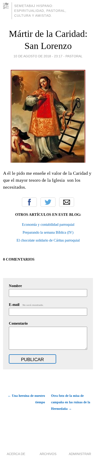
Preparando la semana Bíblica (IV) (48, 232)
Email (66, 202)
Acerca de (16, 454)
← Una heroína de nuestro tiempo (26, 399)
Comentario (18, 323)
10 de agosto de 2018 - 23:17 (38, 56)
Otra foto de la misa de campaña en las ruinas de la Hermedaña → (70, 402)
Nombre (15, 286)
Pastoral (73, 56)
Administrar (80, 454)
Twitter (48, 202)
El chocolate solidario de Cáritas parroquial (48, 240)
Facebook (29, 202)
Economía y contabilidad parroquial (48, 224)
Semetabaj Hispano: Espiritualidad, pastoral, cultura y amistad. (40, 10)
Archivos (48, 454)
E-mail (26, 305)
